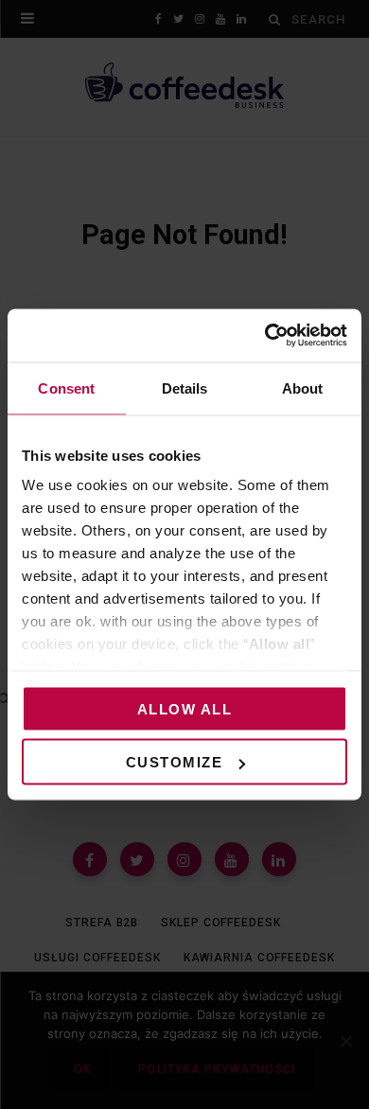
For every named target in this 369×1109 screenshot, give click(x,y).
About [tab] (303, 387)
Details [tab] (185, 387)
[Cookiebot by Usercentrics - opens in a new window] (265, 336)
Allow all (185, 708)
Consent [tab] (66, 387)
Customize (174, 762)
